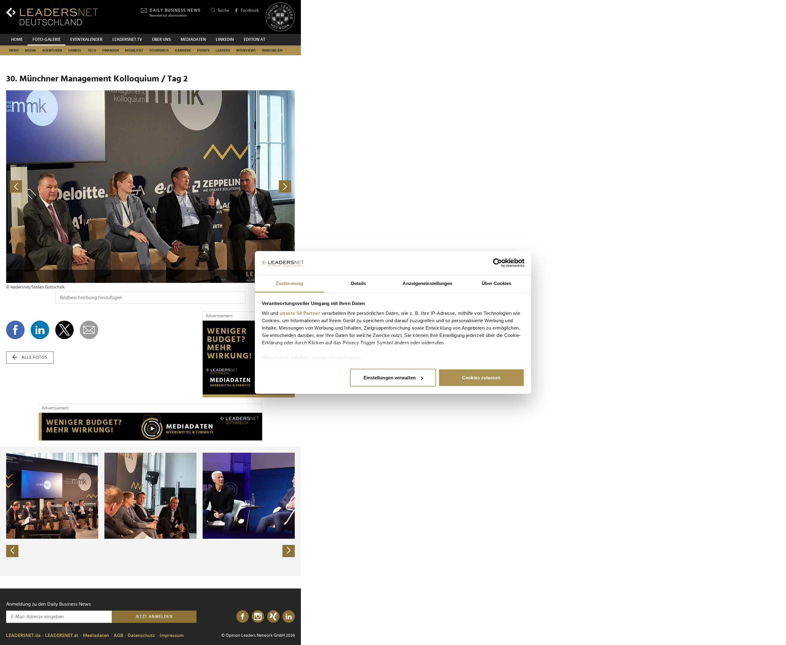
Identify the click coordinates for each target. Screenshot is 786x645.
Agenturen (52, 50)
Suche (223, 10)
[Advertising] (249, 359)
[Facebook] (242, 617)
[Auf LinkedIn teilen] (40, 330)
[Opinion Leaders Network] (280, 17)
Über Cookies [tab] (496, 283)
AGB (118, 635)
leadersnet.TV (127, 39)
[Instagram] (258, 617)
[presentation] (12, 551)
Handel (75, 50)
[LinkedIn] (288, 617)
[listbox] (150, 511)
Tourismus (159, 50)
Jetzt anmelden (154, 617)
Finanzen (110, 50)
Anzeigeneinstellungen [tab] (427, 283)
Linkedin (225, 39)
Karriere (183, 50)
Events (203, 50)
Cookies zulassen (481, 377)
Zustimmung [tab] (289, 283)
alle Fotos (34, 357)
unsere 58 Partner (300, 312)
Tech (92, 50)
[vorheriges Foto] (78, 186)
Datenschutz (141, 635)
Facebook (250, 10)
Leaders (223, 50)
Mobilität (134, 50)
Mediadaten (193, 39)
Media (30, 50)
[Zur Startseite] (52, 16)
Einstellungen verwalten (390, 377)
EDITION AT (254, 39)
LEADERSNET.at (61, 635)
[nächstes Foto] (222, 186)
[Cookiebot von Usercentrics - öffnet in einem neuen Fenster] (497, 263)
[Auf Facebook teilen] (15, 330)
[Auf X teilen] (64, 330)
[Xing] (273, 617)
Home (17, 39)
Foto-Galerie (46, 39)
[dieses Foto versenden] (89, 330)
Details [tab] (358, 283)
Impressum (172, 635)
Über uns (161, 39)
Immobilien (272, 50)
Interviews (246, 50)
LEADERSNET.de (23, 635)
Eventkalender (86, 39)
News (14, 50)
